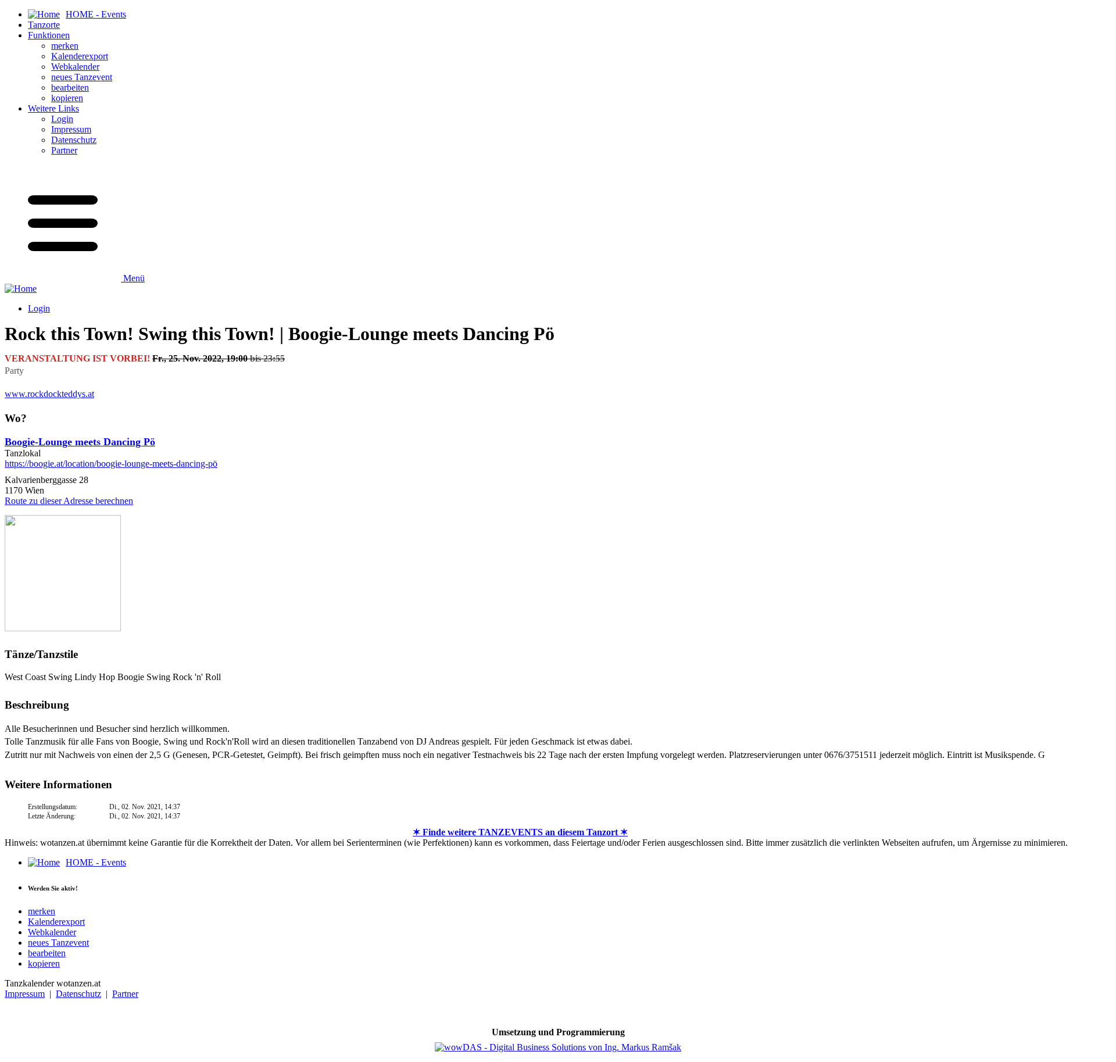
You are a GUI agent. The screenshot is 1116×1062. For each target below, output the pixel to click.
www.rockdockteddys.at (49, 394)
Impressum (71, 129)
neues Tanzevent (81, 77)
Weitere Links (53, 108)
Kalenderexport (79, 56)
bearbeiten (70, 87)
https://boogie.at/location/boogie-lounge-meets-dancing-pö (111, 464)
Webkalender (75, 66)
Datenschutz (73, 140)
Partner (64, 150)
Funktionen (49, 35)
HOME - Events (96, 862)
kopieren (67, 98)
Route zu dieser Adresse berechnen (69, 501)
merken (64, 46)
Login (62, 119)
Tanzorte (44, 25)
